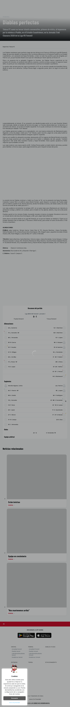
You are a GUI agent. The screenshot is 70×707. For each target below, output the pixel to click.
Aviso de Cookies (14, 694)
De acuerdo (14, 698)
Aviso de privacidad (14, 702)
